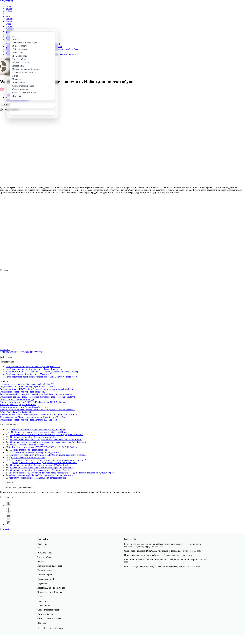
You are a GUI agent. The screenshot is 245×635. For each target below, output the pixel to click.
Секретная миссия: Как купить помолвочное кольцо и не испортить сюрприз (161, 559)
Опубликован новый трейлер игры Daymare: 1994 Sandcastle (29, 420)
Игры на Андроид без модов (51, 588)
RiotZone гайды (44, 552)
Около (9, 21)
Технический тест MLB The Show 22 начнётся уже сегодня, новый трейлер (42, 371)
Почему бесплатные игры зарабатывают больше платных (38, 478)
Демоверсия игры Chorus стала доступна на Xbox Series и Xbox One (33, 417)
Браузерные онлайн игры (49, 566)
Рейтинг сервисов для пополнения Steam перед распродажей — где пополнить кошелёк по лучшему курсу (62, 473)
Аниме (40, 561)
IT (7, 13)
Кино (8, 16)
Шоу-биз (41, 623)
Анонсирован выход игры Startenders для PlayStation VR (33, 366)
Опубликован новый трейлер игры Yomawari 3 (28, 374)
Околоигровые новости (48, 610)
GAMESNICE (6, 1)
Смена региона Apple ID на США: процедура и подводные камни (42, 475)
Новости (10, 6)
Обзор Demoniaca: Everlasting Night (17, 412)
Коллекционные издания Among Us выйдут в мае (24, 407)
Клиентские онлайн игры (49, 592)
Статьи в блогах (45, 614)
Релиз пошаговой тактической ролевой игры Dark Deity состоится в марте (42, 377)
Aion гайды (42, 544)
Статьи (9, 26)
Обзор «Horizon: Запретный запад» (17, 399)
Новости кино (44, 605)
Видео (9, 8)
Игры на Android (45, 579)
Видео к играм (44, 570)
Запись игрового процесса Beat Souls (18, 404)
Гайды (9, 11)
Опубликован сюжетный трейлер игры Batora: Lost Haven (34, 369)
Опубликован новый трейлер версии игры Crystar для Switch (39, 470)
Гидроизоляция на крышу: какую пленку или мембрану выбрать (155, 566)
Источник (5, 349)
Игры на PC (43, 583)
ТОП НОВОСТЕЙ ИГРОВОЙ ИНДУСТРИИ (22, 352)
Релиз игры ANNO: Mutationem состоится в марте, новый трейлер (42, 467)
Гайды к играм (44, 574)
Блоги (8, 24)
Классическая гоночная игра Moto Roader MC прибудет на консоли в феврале (37, 409)
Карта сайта (5, 529)
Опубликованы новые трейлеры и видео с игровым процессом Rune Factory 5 (37, 397)
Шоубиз (9, 19)
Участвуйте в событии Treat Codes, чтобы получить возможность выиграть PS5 (38, 414)
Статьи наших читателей (49, 618)
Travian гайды (44, 557)
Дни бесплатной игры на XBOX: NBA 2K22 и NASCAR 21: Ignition (33, 402)
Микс (40, 596)
